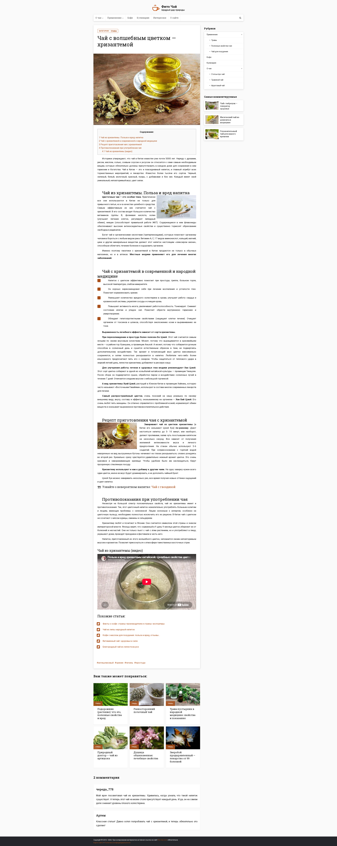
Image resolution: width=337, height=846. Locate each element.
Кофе (130, 17)
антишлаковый (106, 662)
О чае (98, 17)
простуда (140, 662)
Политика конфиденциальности (117, 843)
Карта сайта (98, 843)
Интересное (159, 17)
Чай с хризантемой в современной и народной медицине (128, 141)
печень (129, 662)
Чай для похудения (219, 51)
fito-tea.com (162, 840)
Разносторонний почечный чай (144, 710)
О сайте (174, 17)
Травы (114, 31)
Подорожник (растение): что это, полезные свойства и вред (109, 713)
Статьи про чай (218, 74)
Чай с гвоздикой (163, 487)
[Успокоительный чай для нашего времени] (212, 134)
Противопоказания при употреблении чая (120, 148)
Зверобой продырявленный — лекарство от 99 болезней (182, 757)
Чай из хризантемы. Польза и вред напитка (121, 137)
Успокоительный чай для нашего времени (228, 134)
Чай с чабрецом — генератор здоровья (228, 106)
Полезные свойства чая (221, 46)
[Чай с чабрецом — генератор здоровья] (212, 105)
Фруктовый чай (218, 85)
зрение (119, 662)
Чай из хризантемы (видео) (117, 151)
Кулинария (143, 17)
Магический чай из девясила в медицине (229, 120)
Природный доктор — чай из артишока (107, 755)
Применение (114, 17)
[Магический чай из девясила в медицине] (212, 119)
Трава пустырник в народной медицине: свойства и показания (182, 713)
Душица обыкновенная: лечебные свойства (146, 755)
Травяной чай (217, 80)
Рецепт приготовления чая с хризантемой (120, 144)
